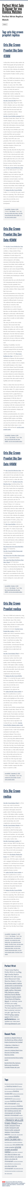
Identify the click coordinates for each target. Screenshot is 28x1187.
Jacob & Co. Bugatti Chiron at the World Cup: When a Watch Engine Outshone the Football (14, 1040)
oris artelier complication (17, 1142)
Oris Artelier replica (8, 1144)
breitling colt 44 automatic (18, 1093)
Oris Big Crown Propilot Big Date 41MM (13, 50)
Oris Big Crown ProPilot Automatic (12, 116)
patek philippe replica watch (10, 1183)
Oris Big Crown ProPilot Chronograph (12, 551)
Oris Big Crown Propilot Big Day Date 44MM (12, 458)
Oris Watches (12, 211)
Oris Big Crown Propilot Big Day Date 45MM (12, 234)
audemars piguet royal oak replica (13, 1183)
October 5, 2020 (14, 586)
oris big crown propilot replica (15, 441)
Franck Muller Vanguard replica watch (13, 995)
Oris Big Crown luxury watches (11, 841)
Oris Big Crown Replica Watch (11, 653)
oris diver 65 (20, 1152)
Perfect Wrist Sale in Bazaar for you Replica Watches (13, 8)
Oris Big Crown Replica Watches (11, 825)
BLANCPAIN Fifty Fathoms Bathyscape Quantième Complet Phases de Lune (12, 1065)
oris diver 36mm (14, 1152)
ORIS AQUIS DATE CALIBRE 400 (13, 1138)
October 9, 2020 (14, 209)
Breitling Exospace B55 (9, 1096)
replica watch (9, 1173)
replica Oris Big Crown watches (13, 691)
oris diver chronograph (18, 1161)
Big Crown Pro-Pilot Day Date (13, 470)
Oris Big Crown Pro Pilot (9, 100)
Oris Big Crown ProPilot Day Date (14, 167)
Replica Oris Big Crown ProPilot (14, 190)
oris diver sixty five (17, 1163)
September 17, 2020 (15, 934)
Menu (4, 24)
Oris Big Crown (12, 944)
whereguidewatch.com (13, 1024)
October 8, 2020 (14, 435)
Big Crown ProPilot (10, 524)
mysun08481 (7, 209)
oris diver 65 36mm (11, 1154)
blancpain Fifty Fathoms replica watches (13, 992)
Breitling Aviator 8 (12, 1086)
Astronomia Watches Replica (13, 1182)
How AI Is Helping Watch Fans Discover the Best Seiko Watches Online (13, 1052)
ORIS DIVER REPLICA (9, 1163)
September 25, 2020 (15, 773)
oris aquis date (13, 1134)
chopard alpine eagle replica (13, 989)
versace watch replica (14, 983)
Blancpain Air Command (9, 1084)
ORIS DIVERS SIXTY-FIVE (18, 1168)
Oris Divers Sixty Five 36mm (10, 1171)
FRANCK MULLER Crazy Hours (14, 1121)
